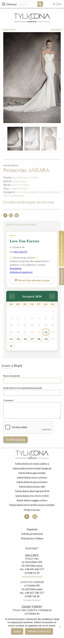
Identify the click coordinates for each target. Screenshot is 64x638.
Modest (54, 192)
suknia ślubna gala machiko (32, 473)
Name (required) (11, 375)
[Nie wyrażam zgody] (60, 626)
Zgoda (17, 631)
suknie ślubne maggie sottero (32, 500)
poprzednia (9, 29)
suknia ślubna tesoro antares (32, 477)
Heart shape (19, 181)
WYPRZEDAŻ (61, 276)
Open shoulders (21, 184)
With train (22, 188)
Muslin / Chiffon (29, 177)
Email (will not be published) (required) (22, 388)
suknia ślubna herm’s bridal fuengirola (32, 468)
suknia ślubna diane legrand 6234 (32, 491)
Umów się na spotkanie (62, 249)
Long (12, 188)
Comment (8, 400)
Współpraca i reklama (32, 538)
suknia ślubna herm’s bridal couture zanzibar (32, 505)
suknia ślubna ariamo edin (32, 486)
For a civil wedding (26, 192)
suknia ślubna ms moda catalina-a (32, 463)
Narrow (7, 195)
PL (54, 4)
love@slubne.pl (32, 599)
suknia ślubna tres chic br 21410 (32, 495)
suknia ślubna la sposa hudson (32, 482)
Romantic (19, 195)
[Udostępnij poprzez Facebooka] (5, 216)
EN (60, 4)
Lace (16, 177)
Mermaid (43, 192)
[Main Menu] (3, 4)
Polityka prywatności (32, 533)
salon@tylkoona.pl (32, 576)
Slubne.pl (11, 4)
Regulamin (32, 529)
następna (56, 29)
